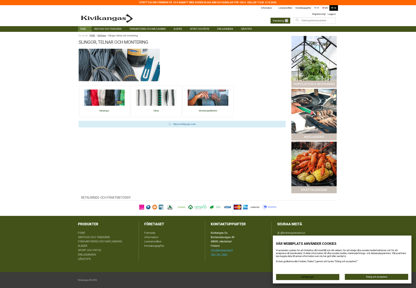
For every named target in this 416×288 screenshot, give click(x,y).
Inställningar (307, 277)
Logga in (332, 14)
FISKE (83, 29)
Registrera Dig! (319, 14)
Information (266, 8)
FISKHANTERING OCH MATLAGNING (148, 29)
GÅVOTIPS (246, 29)
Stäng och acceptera (376, 276)
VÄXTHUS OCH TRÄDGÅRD (108, 29)
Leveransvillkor (285, 8)
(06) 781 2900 (219, 254)
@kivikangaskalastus (292, 232)
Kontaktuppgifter (303, 8)
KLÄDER (178, 29)
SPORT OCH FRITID (199, 29)
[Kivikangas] (136, 18)
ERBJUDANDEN (225, 29)
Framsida (149, 232)
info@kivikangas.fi (222, 250)
